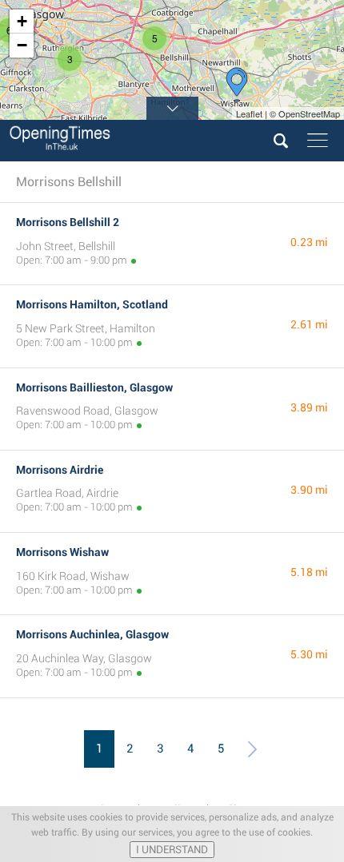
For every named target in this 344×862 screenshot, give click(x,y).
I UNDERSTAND (172, 850)
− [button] (22, 45)
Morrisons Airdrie (59, 469)
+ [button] (22, 21)
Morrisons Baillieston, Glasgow (94, 387)
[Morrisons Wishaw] (236, 84)
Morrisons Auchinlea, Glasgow (92, 634)
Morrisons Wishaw (62, 552)
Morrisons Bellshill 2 (67, 222)
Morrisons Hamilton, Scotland (92, 304)
